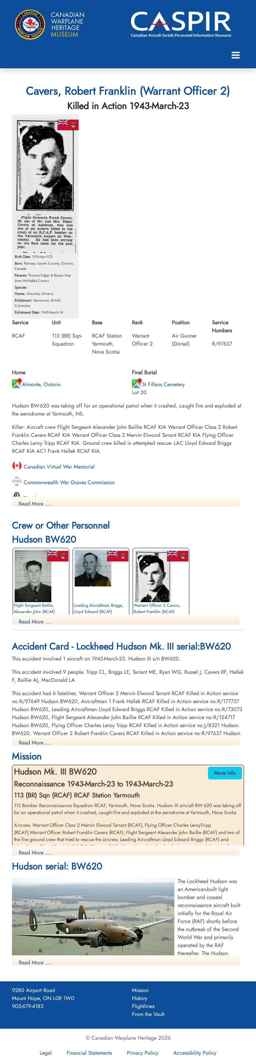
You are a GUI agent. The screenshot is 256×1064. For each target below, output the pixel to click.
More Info (225, 773)
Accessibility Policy (194, 1053)
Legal (46, 1053)
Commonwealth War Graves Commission (68, 482)
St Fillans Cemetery (163, 384)
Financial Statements (89, 1053)
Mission (140, 990)
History (139, 998)
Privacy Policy (142, 1053)
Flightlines (143, 1006)
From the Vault (148, 1014)
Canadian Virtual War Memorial (58, 467)
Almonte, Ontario (41, 384)
